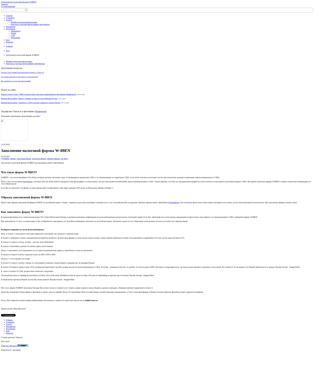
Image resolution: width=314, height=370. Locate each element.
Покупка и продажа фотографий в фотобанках (30, 24)
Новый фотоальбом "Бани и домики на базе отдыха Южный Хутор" (29, 98)
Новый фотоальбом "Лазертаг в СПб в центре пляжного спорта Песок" (31, 103)
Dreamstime (15, 38)
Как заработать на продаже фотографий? (16, 81)
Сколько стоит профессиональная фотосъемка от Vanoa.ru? (22, 72)
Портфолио (10, 27)
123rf (13, 35)
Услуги (9, 20)
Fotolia (13, 33)
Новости (9, 42)
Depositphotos (174, 202)
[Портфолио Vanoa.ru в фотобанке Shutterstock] (14, 140)
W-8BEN (5, 159)
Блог (8, 40)
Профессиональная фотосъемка (24, 22)
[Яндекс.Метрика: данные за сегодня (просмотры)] (9, 346)
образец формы (53, 159)
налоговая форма (24, 159)
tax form (64, 159)
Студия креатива (8, 6)
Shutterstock (15, 31)
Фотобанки (10, 29)
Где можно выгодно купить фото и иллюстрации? (19, 77)
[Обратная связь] (157, 361)
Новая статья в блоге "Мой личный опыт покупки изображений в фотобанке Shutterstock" (39, 94)
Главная (9, 16)
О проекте (10, 18)
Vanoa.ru (4, 4)
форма (13, 159)
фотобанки (27, 182)
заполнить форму (39, 159)
